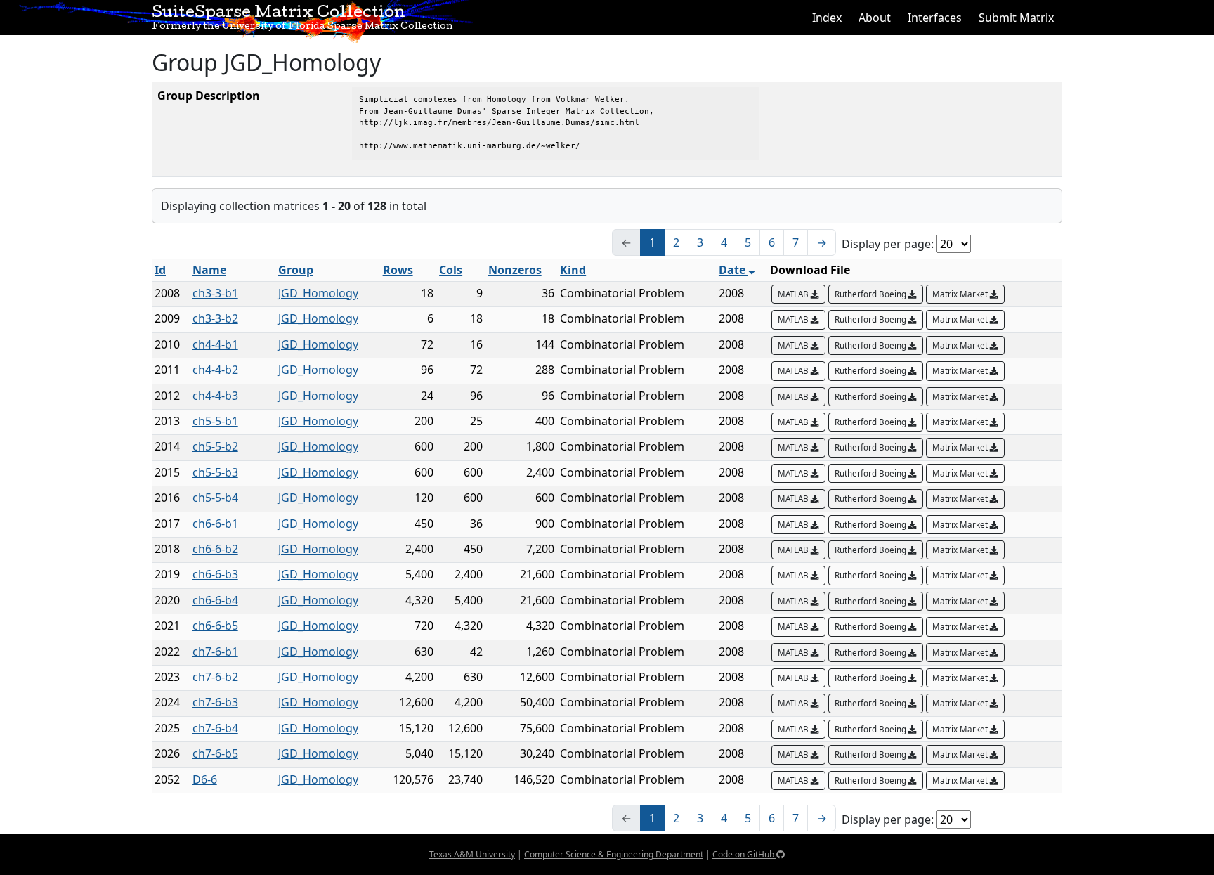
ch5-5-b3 (215, 472)
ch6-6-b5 (215, 625)
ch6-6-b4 (215, 600)
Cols (450, 270)
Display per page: (888, 244)
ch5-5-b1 (215, 421)
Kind (573, 270)
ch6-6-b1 (215, 523)
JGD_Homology (318, 293)
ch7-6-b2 (215, 677)
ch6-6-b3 (215, 574)
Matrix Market (961, 294)
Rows (398, 270)
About (875, 17)
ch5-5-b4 (215, 497)
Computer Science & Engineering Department (613, 854)
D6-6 (204, 779)
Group (295, 270)
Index (827, 17)
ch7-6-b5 (215, 753)
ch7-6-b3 (215, 702)
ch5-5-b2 (215, 446)
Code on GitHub (744, 854)
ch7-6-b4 (215, 728)
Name (209, 270)
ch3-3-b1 (215, 293)
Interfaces (935, 17)
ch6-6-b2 (215, 549)
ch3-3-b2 (215, 318)
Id (160, 270)
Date (733, 270)
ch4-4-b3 (215, 395)
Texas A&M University (472, 854)
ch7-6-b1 (215, 651)
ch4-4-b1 (215, 344)
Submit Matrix (1016, 17)
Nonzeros (515, 270)
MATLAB (794, 294)
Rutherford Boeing (871, 294)
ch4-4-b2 (215, 369)
